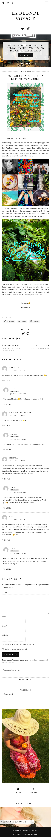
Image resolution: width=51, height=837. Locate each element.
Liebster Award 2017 (39, 346)
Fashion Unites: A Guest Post (11, 348)
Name (4, 617)
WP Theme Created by (25, 834)
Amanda (13, 458)
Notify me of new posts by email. (16, 649)
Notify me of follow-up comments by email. (20, 644)
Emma (13, 389)
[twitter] (22, 29)
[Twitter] (3, 3)
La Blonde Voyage (29, 830)
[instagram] (28, 29)
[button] (47, 3)
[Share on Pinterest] (17, 338)
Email (4, 626)
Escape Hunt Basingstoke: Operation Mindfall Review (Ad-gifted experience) (20, 48)
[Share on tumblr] (20, 338)
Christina (15, 367)
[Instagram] (8, 3)
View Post (20, 55)
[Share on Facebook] (10, 338)
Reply (7, 380)
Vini (11, 516)
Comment (6, 592)
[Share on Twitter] (13, 338)
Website (5, 635)
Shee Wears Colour (20, 413)
